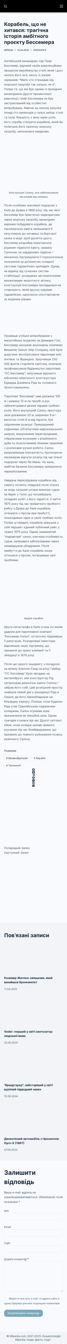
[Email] (33, 785)
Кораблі (39, 758)
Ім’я (6, 1210)
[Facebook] (33, 769)
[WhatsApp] (33, 780)
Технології (39, 50)
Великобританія (17, 758)
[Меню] (61, 6)
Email (7, 1227)
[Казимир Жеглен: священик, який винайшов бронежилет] (33, 959)
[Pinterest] (33, 783)
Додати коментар (16, 1259)
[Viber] (33, 777)
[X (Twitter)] (33, 772)
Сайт (7, 1243)
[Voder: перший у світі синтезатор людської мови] (33, 1012)
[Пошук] (5, 6)
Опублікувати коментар (23, 1313)
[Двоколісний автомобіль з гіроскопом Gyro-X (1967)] (33, 1120)
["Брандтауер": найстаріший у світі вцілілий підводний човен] (33, 1066)
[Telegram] (33, 775)
